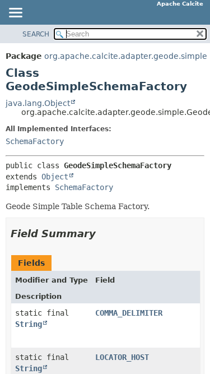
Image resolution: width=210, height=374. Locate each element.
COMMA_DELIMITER (128, 312)
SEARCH (35, 34)
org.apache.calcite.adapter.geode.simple (125, 56)
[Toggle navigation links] (15, 13)
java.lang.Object (38, 103)
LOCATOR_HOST (122, 357)
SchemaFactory (35, 141)
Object (54, 176)
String (28, 324)
